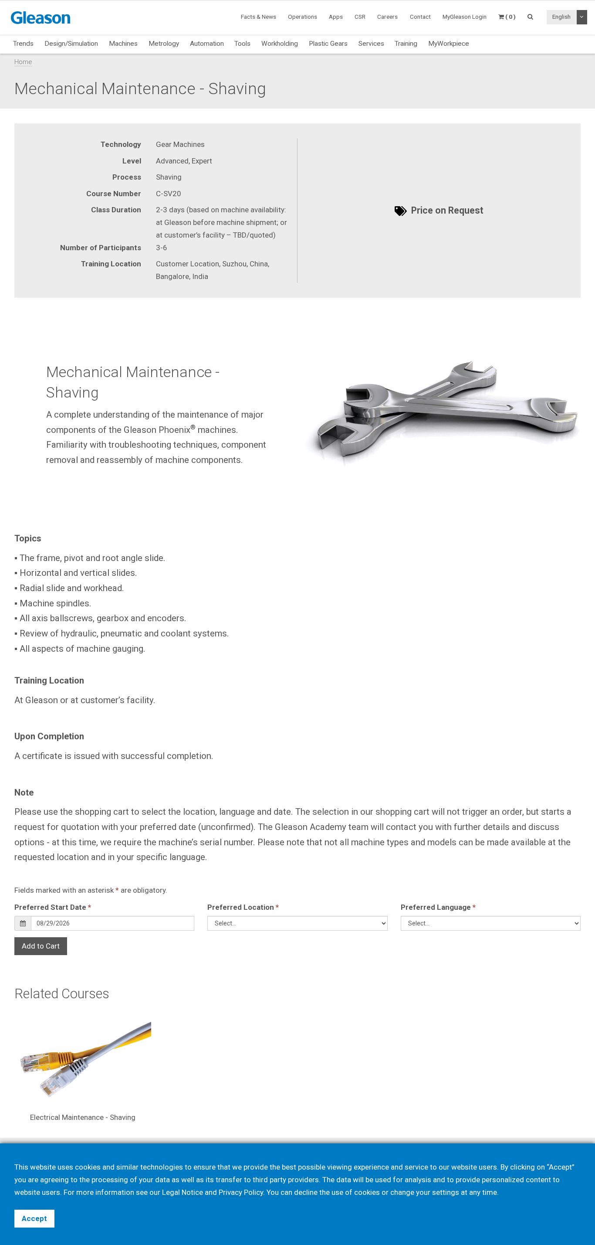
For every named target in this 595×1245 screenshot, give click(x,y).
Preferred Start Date (52, 907)
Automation (207, 44)
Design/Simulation (71, 44)
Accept (34, 1218)
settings (445, 1192)
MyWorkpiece (448, 44)
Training (406, 44)
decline (306, 1192)
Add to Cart (41, 946)
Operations (302, 16)
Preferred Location (243, 907)
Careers (387, 16)
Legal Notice (182, 1192)
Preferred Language (438, 907)
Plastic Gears (328, 44)
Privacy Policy (241, 1192)
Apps (336, 16)
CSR (360, 16)
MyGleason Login (465, 16)
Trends (23, 44)
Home (23, 62)
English (561, 16)
